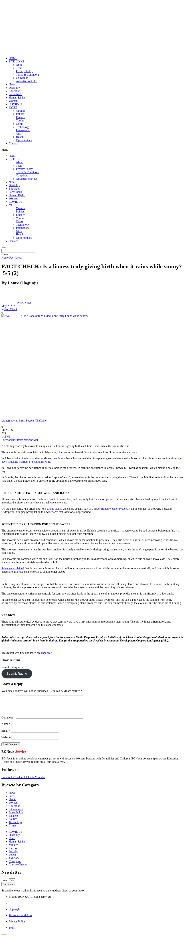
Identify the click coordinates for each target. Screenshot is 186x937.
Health (20, 136)
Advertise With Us (26, 81)
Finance (20, 117)
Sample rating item (12, 667)
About (19, 64)
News (12, 84)
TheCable (46, 652)
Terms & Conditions (27, 74)
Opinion (20, 110)
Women (13, 100)
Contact (13, 143)
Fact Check (15, 94)
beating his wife (41, 461)
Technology (23, 127)
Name (6, 723)
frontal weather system (114, 508)
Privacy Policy (24, 71)
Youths (20, 120)
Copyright (22, 77)
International (23, 130)
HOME (13, 58)
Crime (19, 123)
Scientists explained (12, 568)
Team (19, 68)
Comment (8, 717)
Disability (14, 87)
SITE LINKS (16, 61)
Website (6, 737)
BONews (25, 302)
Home (5, 257)
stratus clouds (54, 508)
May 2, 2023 (8, 306)
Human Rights (17, 97)
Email (5, 730)
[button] (93, 149)
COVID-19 (15, 104)
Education (14, 90)
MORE (13, 107)
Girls (19, 133)
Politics (20, 113)
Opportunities (24, 140)
